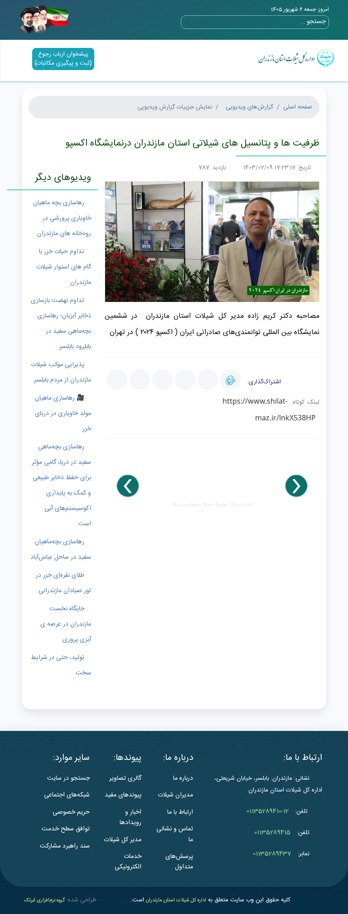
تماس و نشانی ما (174, 834)
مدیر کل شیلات (122, 839)
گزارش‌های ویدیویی (249, 107)
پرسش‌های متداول (179, 861)
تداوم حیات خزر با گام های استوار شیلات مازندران (63, 267)
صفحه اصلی (297, 107)
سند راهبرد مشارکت (65, 846)
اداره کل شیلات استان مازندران (176, 900)
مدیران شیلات (175, 795)
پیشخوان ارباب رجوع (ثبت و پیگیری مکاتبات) (63, 58)
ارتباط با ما (180, 812)
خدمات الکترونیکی (128, 861)
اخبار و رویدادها (130, 817)
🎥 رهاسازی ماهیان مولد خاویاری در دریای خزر (63, 413)
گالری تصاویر (125, 778)
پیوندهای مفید (123, 795)
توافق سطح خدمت (66, 829)
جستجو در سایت (68, 778)
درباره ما (183, 778)
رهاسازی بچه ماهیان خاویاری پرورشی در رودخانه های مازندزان (62, 218)
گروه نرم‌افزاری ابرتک (44, 900)
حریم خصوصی (71, 812)
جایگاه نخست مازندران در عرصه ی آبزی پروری (65, 624)
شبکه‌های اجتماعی (67, 795)
